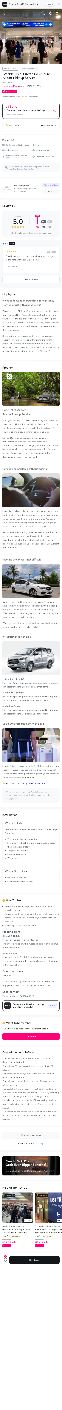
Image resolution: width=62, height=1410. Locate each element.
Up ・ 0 (14, 266)
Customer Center (32, 1135)
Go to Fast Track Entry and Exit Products (25, 783)
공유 (50, 13)
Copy (41, 1143)
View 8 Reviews (31, 279)
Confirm (32, 1036)
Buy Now (34, 1259)
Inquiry (51, 191)
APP (49, 4)
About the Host (51, 185)
